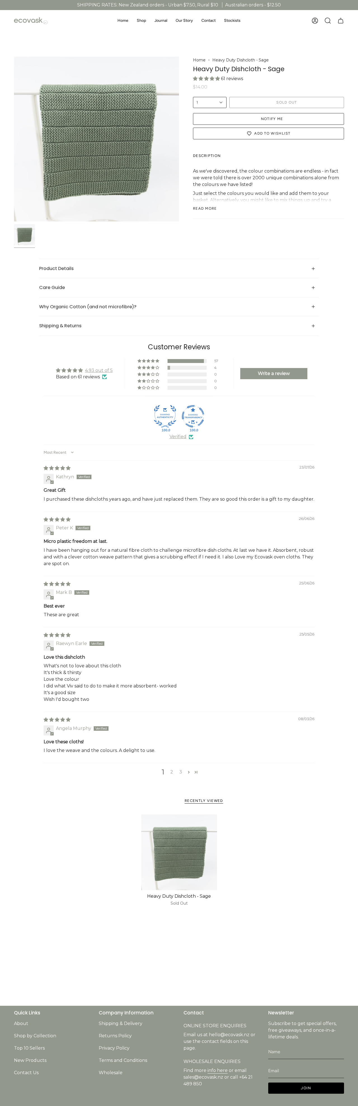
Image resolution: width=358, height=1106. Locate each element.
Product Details (56, 268)
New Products (30, 1060)
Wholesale (111, 1072)
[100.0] (165, 416)
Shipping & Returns (61, 326)
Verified (178, 436)
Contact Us (26, 1072)
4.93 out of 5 (99, 370)
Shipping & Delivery (120, 1023)
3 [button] (180, 772)
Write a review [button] (274, 373)
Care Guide (52, 287)
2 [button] (171, 772)
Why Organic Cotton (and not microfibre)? (89, 307)
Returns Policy (115, 1035)
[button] (141, 20)
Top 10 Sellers (29, 1048)
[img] (57, 468)
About (21, 1023)
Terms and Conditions (123, 1060)
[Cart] (340, 20)
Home (199, 60)
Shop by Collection (35, 1035)
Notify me (272, 119)
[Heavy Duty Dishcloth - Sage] (179, 852)
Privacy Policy (114, 1048)
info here (218, 1070)
